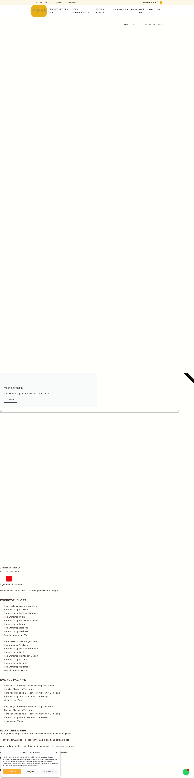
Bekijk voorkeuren (49, 771)
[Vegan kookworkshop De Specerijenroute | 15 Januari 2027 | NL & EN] (113, 292)
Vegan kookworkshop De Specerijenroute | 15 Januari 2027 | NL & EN (113, 321)
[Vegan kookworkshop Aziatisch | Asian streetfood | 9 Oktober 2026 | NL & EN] (147, 136)
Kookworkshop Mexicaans (17, 631)
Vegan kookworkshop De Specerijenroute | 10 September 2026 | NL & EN (46, 87)
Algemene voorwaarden (11, 584)
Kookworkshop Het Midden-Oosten (21, 620)
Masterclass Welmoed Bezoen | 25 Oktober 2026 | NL (79, 240)
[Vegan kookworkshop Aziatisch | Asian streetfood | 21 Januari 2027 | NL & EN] (147, 292)
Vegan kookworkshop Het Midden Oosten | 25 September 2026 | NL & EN (46, 165)
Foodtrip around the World (16, 635)
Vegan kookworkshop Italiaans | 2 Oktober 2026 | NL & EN (79, 165)
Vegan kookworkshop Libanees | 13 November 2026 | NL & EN (113, 243)
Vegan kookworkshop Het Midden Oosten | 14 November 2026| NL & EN (146, 243)
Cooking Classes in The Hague (19, 689)
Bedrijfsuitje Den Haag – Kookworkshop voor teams (29, 685)
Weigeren (30, 771)
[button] (57, 752)
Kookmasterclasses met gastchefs (20, 606)
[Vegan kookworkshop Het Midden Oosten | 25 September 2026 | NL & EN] (47, 136)
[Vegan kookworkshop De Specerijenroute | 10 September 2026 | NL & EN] (47, 58)
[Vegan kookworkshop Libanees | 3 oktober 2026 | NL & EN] (113, 136)
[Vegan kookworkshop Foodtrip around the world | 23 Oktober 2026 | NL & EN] (47, 214)
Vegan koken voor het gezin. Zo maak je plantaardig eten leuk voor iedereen (37, 746)
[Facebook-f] (3, 579)
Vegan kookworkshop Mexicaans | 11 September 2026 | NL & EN (79, 87)
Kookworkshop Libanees (16, 628)
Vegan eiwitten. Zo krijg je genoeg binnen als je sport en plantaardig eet (34, 740)
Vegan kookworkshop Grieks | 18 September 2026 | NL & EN (113, 87)
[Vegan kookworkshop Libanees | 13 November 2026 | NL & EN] (113, 214)
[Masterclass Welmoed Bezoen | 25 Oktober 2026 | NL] (80, 214)
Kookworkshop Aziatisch (16, 609)
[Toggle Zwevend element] (186, 772)
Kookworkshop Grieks (14, 617)
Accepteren (12, 771)
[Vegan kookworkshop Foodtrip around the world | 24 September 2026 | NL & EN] (147, 58)
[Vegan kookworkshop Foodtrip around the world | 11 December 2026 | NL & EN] (80, 292)
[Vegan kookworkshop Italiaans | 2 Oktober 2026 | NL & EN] (80, 136)
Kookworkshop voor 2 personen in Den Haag (26, 696)
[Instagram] (9, 579)
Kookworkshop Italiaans (15, 624)
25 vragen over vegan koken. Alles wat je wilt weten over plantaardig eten (35, 733)
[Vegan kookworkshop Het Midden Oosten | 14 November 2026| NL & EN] (147, 214)
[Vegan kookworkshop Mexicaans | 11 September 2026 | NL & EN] (80, 58)
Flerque (54, 590)
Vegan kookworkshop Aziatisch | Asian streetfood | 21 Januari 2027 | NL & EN (147, 321)
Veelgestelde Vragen (14, 700)
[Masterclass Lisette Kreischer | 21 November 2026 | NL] (47, 292)
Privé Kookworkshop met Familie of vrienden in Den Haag (32, 693)
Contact (11, 400)
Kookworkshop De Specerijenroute (21, 613)
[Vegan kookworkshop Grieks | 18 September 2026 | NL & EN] (113, 58)
